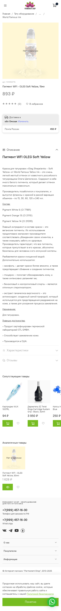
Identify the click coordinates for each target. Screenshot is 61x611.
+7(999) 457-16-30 (14, 510)
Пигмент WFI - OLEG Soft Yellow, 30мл (12, 474)
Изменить (23, 121)
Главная (6, 13)
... (40, 13)
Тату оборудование (24, 13)
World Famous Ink (11, 17)
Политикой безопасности (40, 593)
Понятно (30, 602)
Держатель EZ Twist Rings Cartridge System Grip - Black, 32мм (39, 409)
